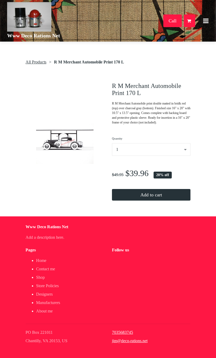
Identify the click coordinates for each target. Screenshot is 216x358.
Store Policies (47, 286)
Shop (40, 277)
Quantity (117, 138)
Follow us (120, 250)
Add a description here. (45, 237)
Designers (44, 294)
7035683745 (122, 332)
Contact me (45, 269)
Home (41, 260)
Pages (31, 250)
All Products (36, 62)
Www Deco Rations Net (33, 35)
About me (44, 311)
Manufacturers (48, 302)
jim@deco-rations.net (130, 341)
